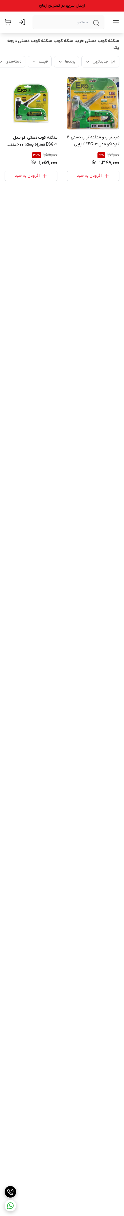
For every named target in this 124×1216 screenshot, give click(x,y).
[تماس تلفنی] (10, 1192)
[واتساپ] (10, 1205)
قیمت (43, 61)
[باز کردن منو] (114, 22)
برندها (70, 61)
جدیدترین (100, 61)
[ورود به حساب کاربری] (23, 22)
